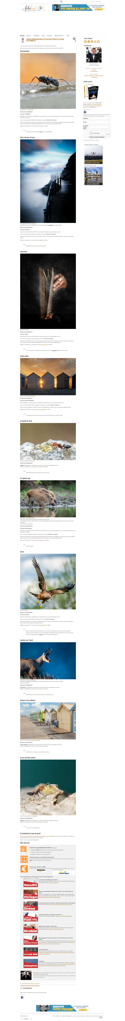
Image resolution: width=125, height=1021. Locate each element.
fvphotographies (32, 396)
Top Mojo (63, 1016)
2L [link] (51, 131)
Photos (27, 36)
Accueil (22, 36)
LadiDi (40, 240)
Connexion (92, 1)
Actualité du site (32, 983)
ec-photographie (43, 344)
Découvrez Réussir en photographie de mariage (49, 897)
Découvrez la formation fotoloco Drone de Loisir (61, 904)
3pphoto (34, 223)
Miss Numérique (94, 71)
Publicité (58, 1016)
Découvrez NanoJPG (53, 882)
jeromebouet (42, 409)
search (61, 1)
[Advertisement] (62, 23)
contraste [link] (54, 350)
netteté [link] (41, 634)
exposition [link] (50, 225)
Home (54, 1016)
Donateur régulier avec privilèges (91, 75)
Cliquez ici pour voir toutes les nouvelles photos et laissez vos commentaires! (37, 836)
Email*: (85, 122)
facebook (102, 1017)
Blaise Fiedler (36, 972)
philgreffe (31, 109)
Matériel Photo (58, 36)
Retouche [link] (44, 937)
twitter (100, 1017)
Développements (69, 1016)
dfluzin (26, 610)
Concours (38, 983)
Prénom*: (85, 118)
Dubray (40, 126)
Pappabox (41, 540)
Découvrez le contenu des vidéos (56, 929)
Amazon (94, 69)
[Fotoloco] (34, 8)
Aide (67, 36)
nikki (28, 329)
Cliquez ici (54, 847)
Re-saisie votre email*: (85, 127)
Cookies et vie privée (98, 1016)
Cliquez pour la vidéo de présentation (63, 916)
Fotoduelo (36, 36)
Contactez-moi (77, 1016)
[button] (22, 997)
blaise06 (25, 983)
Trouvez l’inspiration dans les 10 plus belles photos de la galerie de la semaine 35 (45, 39)
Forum (43, 36)
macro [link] (41, 131)
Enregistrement (98, 1)
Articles (49, 36)
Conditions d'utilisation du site (87, 1016)
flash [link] (31, 860)
